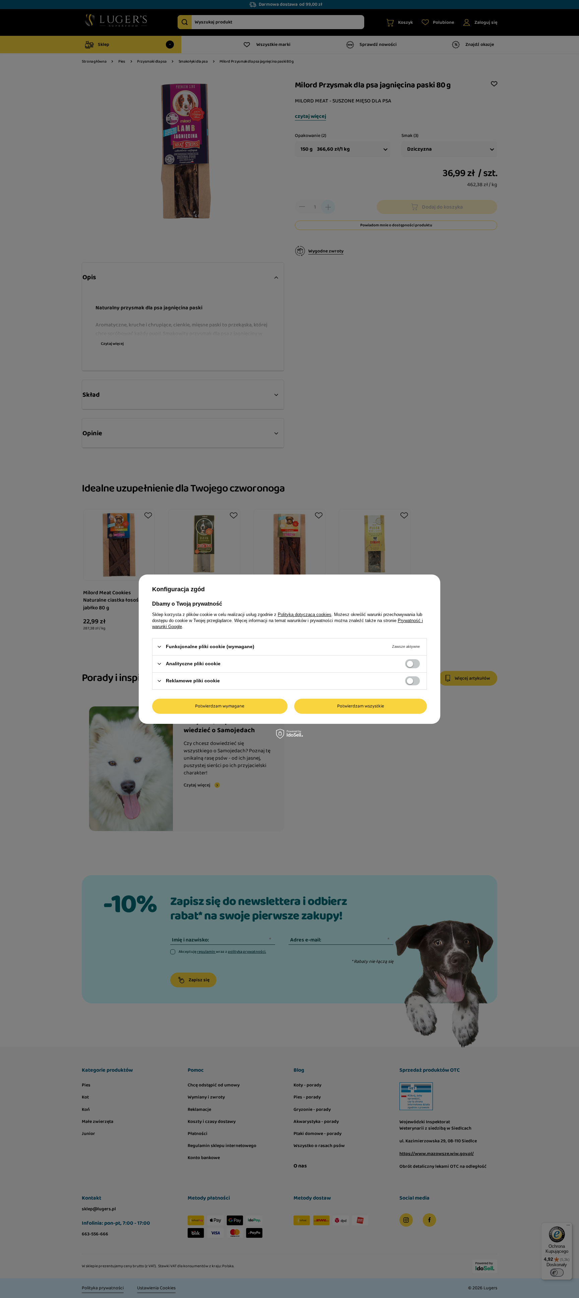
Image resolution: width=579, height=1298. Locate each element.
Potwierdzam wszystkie (360, 706)
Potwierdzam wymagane (219, 706)
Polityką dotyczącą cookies (304, 614)
